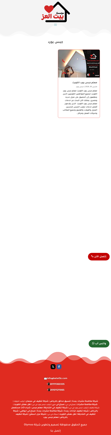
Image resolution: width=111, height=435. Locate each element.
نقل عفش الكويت (22, 405)
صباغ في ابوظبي (27, 411)
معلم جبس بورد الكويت (84, 83)
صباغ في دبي (58, 405)
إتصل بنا (55, 431)
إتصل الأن (100, 256)
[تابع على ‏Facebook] (59, 366)
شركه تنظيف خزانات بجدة (76, 411)
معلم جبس (37, 408)
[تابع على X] (53, 366)
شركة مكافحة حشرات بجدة (85, 401)
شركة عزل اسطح (37, 414)
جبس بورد (80, 87)
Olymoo (28, 424)
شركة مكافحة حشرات (87, 405)
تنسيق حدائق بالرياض (60, 401)
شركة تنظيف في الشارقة (56, 408)
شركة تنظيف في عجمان (37, 401)
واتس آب (100, 343)
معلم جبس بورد (50, 417)
